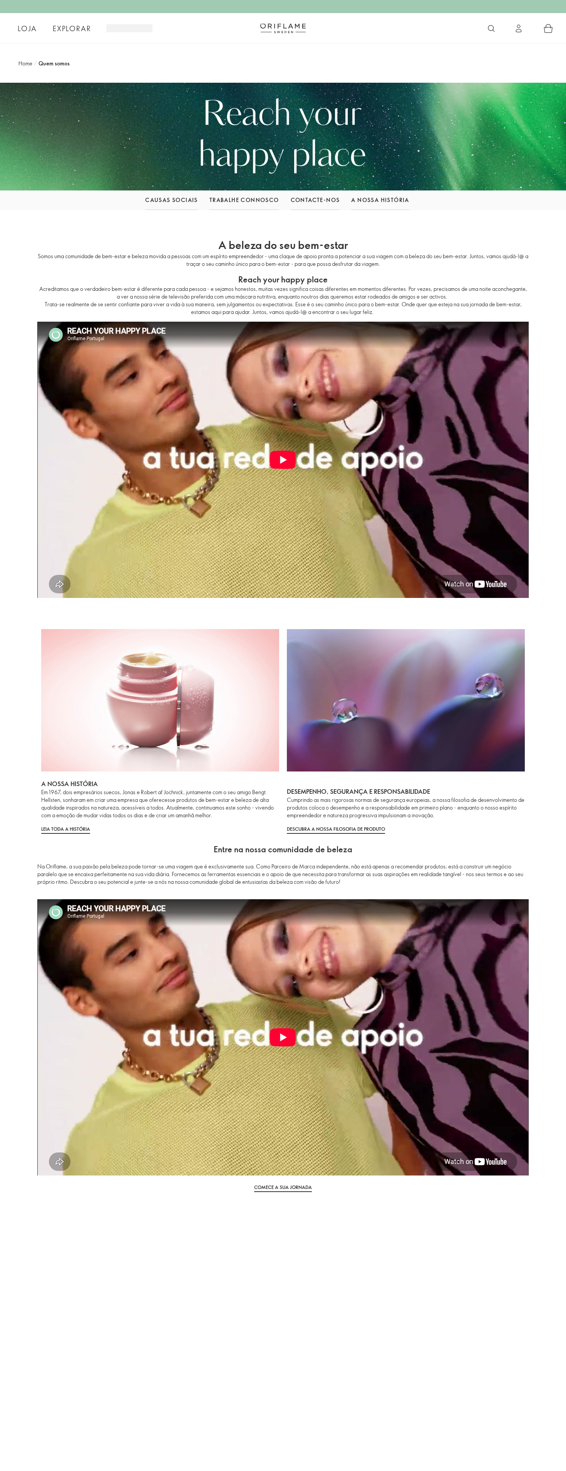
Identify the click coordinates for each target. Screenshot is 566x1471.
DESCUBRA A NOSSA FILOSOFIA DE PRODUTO (336, 829)
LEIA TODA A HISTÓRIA (65, 829)
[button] (124, 200)
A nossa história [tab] (380, 200)
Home (25, 63)
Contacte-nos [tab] (315, 200)
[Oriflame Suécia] (283, 28)
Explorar (72, 28)
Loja (27, 28)
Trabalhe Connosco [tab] (244, 200)
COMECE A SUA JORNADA (283, 1187)
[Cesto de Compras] (548, 28)
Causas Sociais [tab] (171, 200)
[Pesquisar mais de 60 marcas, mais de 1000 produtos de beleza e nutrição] (491, 28)
